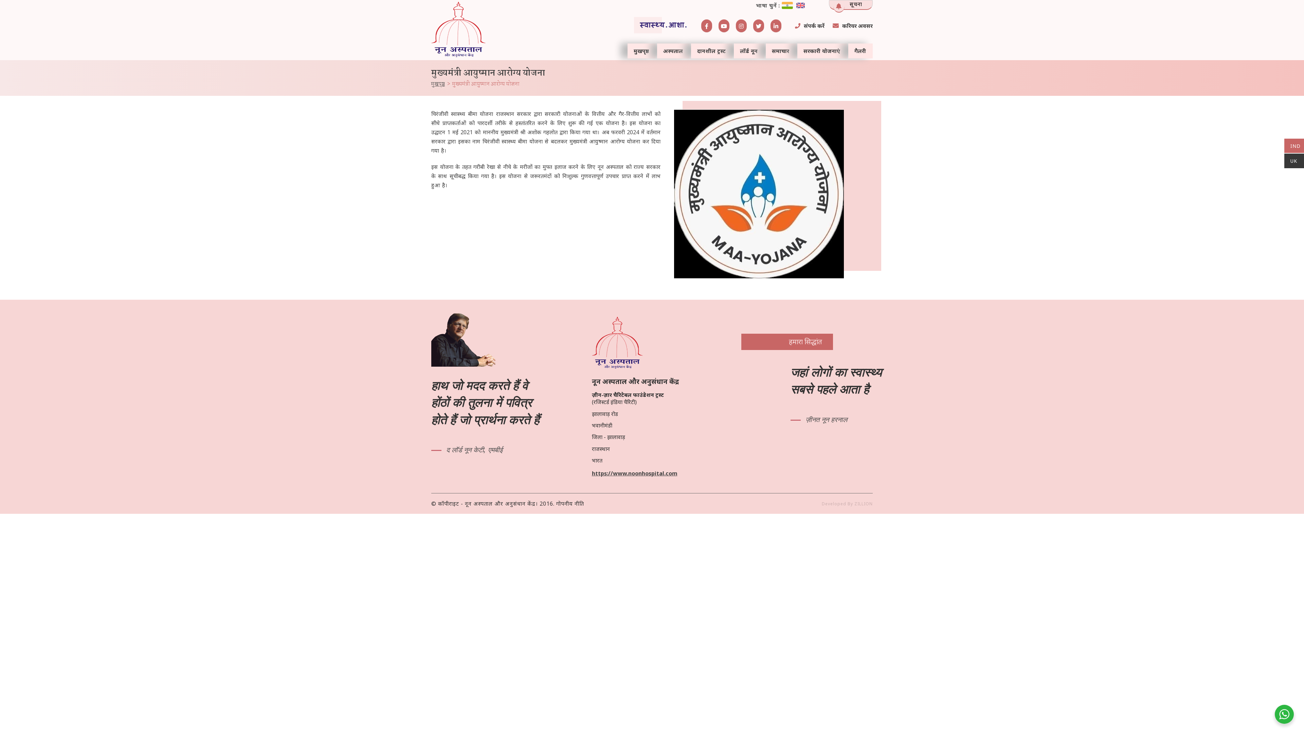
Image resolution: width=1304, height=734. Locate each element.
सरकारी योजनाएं (821, 51)
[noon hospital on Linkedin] (776, 25)
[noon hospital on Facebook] (706, 25)
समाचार (780, 51)
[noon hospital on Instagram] (741, 25)
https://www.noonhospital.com (634, 473)
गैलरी (860, 51)
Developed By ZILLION (847, 504)
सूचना (856, 4)
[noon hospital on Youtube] (724, 25)
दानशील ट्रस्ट (711, 51)
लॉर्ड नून (749, 51)
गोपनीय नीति (570, 503)
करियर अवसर (857, 26)
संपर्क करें (814, 26)
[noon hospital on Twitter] (758, 25)
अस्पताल (673, 51)
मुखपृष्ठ (641, 51)
